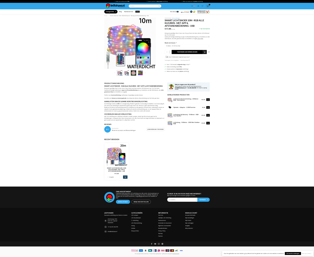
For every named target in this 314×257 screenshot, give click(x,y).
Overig (133, 225)
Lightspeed (158, 253)
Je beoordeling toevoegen (156, 129)
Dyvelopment (176, 253)
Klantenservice (128, 11)
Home (105, 15)
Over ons (160, 215)
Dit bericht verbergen (293, 253)
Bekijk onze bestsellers (141, 202)
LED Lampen (134, 215)
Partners (160, 236)
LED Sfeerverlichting (136, 223)
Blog (120, 11)
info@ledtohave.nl (180, 87)
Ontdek (133, 228)
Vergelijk (111, 177)
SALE (137, 11)
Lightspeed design (166, 253)
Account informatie (190, 215)
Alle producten (189, 228)
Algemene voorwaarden (164, 225)
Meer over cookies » (307, 253)
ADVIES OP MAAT (123, 202)
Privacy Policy (161, 231)
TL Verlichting (134, 220)
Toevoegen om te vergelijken (172, 60)
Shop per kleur (135, 231)
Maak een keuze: (171, 43)
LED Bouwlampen (136, 218)
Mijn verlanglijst (189, 223)
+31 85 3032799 (192, 87)
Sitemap (160, 233)
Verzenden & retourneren (165, 223)
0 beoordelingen (176, 18)
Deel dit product (185, 60)
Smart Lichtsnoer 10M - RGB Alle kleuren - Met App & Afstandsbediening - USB (129, 15)
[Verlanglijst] (202, 6)
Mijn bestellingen (189, 218)
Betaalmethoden (162, 228)
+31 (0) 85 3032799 (113, 227)
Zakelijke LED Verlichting (164, 218)
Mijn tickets (188, 220)
